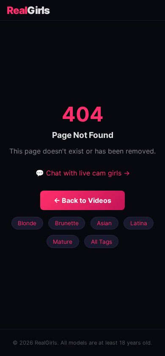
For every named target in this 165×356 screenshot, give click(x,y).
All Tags (101, 241)
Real (28, 10)
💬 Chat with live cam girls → (83, 173)
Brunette (67, 223)
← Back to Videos (82, 200)
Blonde (27, 223)
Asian (104, 223)
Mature (62, 241)
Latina (138, 223)
